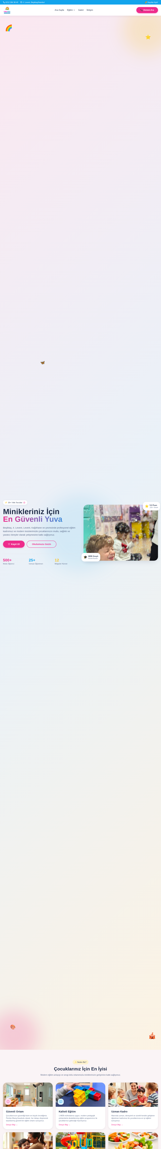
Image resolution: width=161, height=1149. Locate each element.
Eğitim (70, 10)
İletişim (90, 10)
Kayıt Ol (15, 544)
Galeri (81, 10)
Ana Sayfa (59, 10)
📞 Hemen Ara (147, 10)
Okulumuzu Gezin (41, 544)
